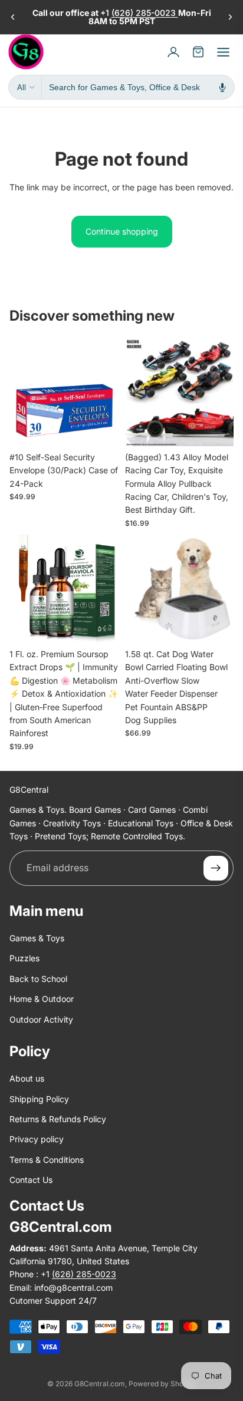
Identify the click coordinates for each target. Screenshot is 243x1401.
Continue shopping (122, 231)
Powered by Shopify (162, 1383)
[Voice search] (222, 87)
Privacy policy (36, 1140)
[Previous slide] (13, 17)
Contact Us (30, 1180)
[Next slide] (230, 17)
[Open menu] (223, 52)
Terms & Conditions (46, 1160)
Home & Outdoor (41, 999)
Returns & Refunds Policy (57, 1119)
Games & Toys (36, 938)
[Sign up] (215, 868)
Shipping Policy (39, 1099)
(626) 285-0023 (144, 13)
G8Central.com (99, 1383)
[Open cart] (198, 52)
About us (26, 1079)
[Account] (173, 52)
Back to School (38, 979)
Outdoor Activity (41, 1019)
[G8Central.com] (26, 52)
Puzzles (24, 959)
